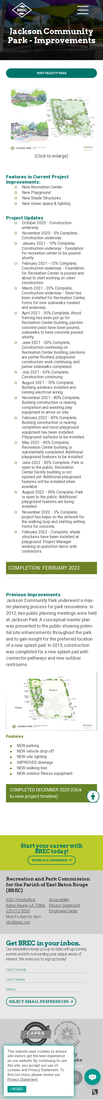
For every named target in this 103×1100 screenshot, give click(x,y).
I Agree (17, 1089)
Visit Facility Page (51, 73)
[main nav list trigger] (83, 10)
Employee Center (63, 911)
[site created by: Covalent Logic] (83, 1094)
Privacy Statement (23, 1079)
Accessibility (59, 899)
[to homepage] (43, 10)
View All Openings (49, 860)
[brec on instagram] (75, 1077)
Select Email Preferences (38, 1002)
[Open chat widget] (92, 1077)
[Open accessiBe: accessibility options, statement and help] (93, 796)
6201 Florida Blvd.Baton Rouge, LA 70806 (26, 902)
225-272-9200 (18, 911)
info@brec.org (18, 922)
